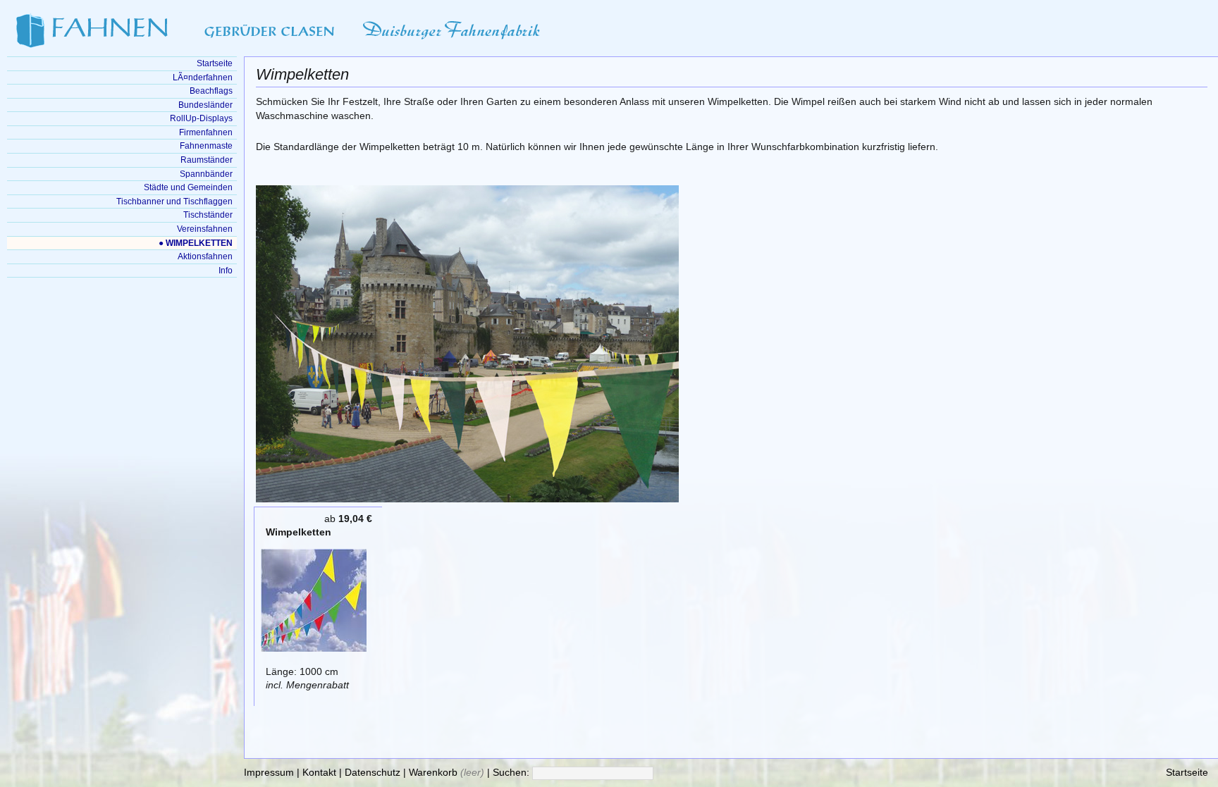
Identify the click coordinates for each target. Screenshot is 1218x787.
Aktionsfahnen (205, 256)
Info (226, 270)
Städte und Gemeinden (188, 187)
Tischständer (208, 215)
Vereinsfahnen (205, 229)
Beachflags (211, 91)
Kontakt (319, 772)
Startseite (1187, 772)
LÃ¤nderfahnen (203, 77)
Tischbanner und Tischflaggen (174, 201)
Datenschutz (372, 772)
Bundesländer (205, 105)
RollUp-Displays (201, 118)
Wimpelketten (298, 532)
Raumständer (206, 160)
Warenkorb (433, 772)
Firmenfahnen (206, 132)
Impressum (269, 772)
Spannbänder (206, 174)
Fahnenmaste (206, 146)
